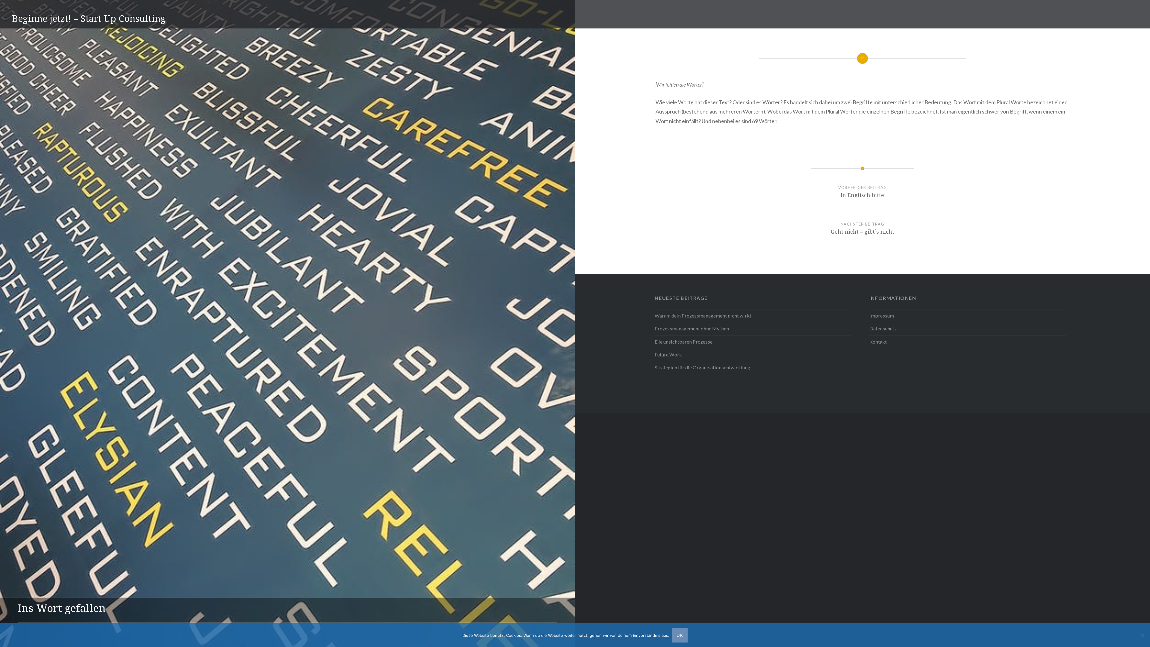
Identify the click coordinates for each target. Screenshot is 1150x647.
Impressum (881, 315)
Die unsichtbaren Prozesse (683, 341)
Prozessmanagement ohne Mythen (692, 328)
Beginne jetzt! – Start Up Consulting (89, 18)
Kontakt (878, 341)
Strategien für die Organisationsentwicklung (702, 367)
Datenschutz (883, 328)
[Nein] (1143, 635)
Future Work (668, 354)
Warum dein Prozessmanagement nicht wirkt (703, 315)
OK (680, 635)
